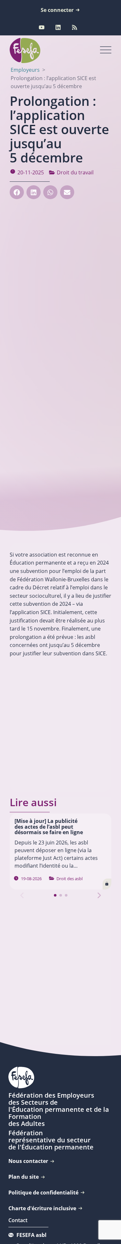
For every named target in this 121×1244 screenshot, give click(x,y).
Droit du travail (75, 172)
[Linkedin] (58, 27)
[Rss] (74, 27)
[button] (17, 192)
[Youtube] (41, 27)
